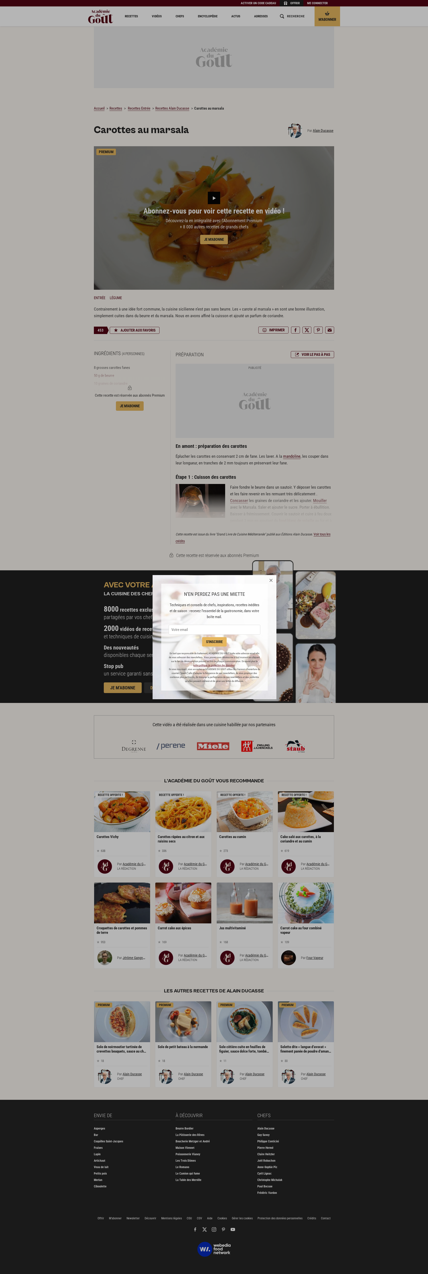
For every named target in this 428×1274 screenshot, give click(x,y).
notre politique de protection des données (214, 665)
